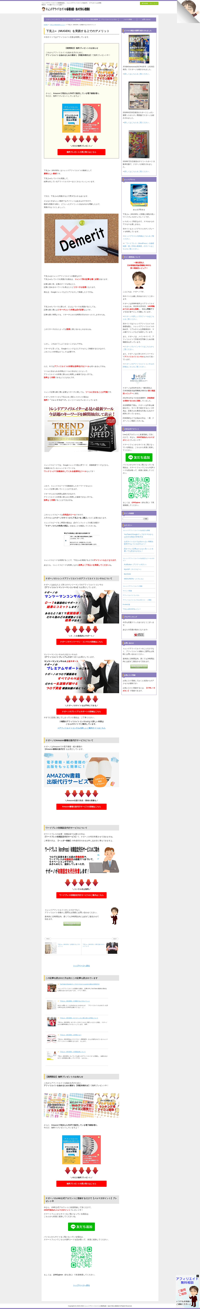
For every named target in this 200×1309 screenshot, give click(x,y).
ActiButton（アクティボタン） (135, 564)
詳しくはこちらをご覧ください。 (138, 74)
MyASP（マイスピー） (133, 569)
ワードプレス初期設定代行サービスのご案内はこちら (81, 895)
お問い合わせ (146, 19)
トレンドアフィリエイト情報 (132, 586)
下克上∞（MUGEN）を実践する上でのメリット (75, 1001)
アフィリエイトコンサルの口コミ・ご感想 (137, 600)
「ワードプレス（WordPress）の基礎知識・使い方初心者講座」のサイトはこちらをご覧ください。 (138, 246)
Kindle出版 (126, 604)
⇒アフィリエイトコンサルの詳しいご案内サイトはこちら (81, 728)
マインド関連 (127, 591)
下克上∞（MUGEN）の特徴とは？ (70, 1035)
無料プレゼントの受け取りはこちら (81, 152)
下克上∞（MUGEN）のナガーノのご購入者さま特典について (79, 1018)
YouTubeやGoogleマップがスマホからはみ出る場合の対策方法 (79, 984)
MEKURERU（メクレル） (134, 579)
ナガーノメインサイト (53, 19)
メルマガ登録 (127, 19)
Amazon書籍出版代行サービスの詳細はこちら (81, 807)
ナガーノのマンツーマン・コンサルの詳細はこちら (81, 642)
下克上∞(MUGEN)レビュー (132, 609)
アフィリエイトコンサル (109, 19)
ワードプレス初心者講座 (90, 19)
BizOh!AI (127, 574)
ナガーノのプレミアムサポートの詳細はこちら (81, 711)
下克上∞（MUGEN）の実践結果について (73, 1052)
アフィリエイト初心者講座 (71, 19)
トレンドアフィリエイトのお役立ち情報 (136, 530)
